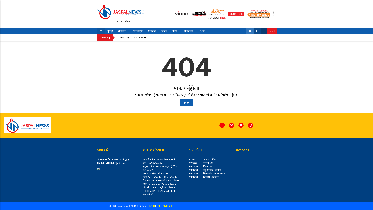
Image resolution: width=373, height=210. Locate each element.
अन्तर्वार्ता (152, 31)
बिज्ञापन (151, 206)
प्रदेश (174, 31)
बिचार (164, 31)
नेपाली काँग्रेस (141, 38)
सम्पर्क (159, 206)
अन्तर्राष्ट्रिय (138, 31)
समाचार (122, 31)
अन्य (202, 31)
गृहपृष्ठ (110, 31)
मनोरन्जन (188, 31)
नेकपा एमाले (125, 38)
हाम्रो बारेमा (167, 206)
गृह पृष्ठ (186, 102)
